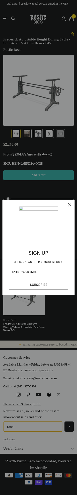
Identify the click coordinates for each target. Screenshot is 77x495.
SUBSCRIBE (38, 284)
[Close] (70, 205)
